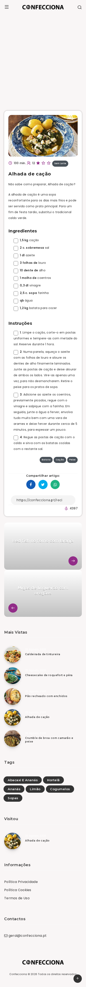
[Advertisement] (43, 59)
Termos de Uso (17, 898)
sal (34, 248)
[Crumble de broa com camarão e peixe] (12, 738)
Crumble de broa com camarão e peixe (49, 739)
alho (33, 270)
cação (29, 240)
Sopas (13, 798)
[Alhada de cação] (12, 717)
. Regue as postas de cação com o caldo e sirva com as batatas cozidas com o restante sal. (44, 443)
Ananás (14, 789)
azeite (27, 255)
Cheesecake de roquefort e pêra (49, 675)
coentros (35, 278)
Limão (35, 789)
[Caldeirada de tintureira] (12, 654)
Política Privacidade (21, 881)
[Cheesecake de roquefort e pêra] (12, 675)
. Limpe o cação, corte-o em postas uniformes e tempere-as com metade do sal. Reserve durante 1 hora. (45, 338)
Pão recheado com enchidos (46, 696)
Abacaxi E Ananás (23, 780)
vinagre (30, 285)
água (26, 300)
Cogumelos (60, 789)
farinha (34, 293)
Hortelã (53, 780)
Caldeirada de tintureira (42, 654)
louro (33, 263)
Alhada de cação (37, 717)
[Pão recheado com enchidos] (12, 696)
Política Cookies (17, 890)
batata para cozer (38, 308)
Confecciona (18, 974)
